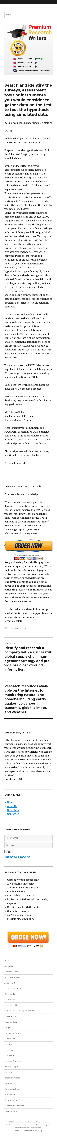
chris (11, 628)
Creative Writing (11, 1005)
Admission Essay (11, 972)
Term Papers (10, 1094)
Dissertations (10, 1016)
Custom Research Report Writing (19, 1011)
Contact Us (13, 813)
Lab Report (9, 1050)
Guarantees (9, 1039)
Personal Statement (13, 1061)
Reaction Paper (11, 1066)
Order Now (13, 810)
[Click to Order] (28, 549)
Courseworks (10, 999)
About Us (12, 806)
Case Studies (10, 994)
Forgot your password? (17, 856)
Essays (7, 1027)
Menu (8, 15)
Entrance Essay (11, 1022)
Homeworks (9, 1044)
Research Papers (12, 1078)
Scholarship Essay (12, 1089)
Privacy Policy (10, 1111)
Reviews (8, 1083)
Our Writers (9, 1055)
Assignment (9, 983)
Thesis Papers (10, 1100)
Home (10, 802)
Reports (8, 1072)
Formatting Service (13, 1033)
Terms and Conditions (14, 1106)
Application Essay (12, 977)
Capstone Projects (12, 988)
